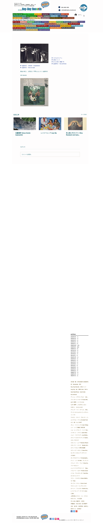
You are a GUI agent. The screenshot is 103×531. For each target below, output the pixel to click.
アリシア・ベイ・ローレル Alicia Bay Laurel (79, 409)
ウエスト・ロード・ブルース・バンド (79, 417)
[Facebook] (51, 519)
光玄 (72, 506)
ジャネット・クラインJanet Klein (79, 432)
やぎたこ (73, 407)
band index (82, 392)
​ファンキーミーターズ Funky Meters (79, 399)
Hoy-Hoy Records (75, 386)
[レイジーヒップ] (50, 123)
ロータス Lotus (83, 491)
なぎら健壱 (73, 404)
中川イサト (73, 498)
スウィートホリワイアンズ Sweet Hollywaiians (79, 437)
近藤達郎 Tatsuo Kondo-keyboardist (23, 134)
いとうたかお (80, 402)
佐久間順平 (84, 503)
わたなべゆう (79, 407)
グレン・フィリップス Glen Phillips (79, 425)
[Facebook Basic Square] (72, 511)
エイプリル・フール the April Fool (79, 420)
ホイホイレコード (75, 475)
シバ (72, 427)
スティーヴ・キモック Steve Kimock (79, 450)
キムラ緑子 (79, 422)
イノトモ (73, 414)
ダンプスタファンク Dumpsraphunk (79, 458)
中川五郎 (79, 498)
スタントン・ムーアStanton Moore (79, 442)
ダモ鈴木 (73, 455)
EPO (80, 384)
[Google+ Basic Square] (76, 511)
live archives (74, 394)
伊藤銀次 (73, 503)
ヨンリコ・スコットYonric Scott (79, 483)
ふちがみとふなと (81, 404)
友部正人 (86, 506)
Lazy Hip (73, 389)
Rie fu (86, 389)
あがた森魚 (73, 402)
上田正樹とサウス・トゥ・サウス (79, 496)
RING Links (81, 389)
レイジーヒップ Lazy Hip (49, 133)
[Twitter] (53, 519)
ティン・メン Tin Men (76, 460)
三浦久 (72, 493)
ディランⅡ (85, 460)
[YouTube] (56, 519)
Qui (76, 389)
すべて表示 (84, 114)
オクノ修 (73, 422)
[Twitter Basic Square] (74, 511)
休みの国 (78, 503)
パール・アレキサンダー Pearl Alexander (79, 473)
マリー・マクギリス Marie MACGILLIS (79, 478)
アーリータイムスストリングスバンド (79, 412)
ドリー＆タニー (75, 465)
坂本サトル (73, 508)
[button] (84, 15)
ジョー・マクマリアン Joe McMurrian (79, 435)
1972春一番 (73, 381)
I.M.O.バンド (83, 386)
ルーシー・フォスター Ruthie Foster (79, 488)
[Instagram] (58, 519)
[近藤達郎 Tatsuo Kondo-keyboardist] (25, 123)
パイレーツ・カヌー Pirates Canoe (79, 470)
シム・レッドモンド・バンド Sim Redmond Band (79, 430)
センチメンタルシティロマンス (79, 453)
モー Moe (73, 480)
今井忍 (82, 501)
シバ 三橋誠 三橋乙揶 (79, 427)
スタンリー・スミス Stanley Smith (79, 445)
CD (71, 384)
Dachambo (75, 384)
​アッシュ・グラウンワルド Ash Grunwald (79, 397)
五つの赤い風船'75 (75, 501)
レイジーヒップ (75, 491)
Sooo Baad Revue (75, 392)
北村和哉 (80, 506)
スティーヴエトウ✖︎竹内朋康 (78, 447)
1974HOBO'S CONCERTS (82, 381)
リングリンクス (82, 486)
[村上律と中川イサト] (75, 123)
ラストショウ (74, 486)
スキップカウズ (75, 440)
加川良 (75, 506)
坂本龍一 (79, 508)
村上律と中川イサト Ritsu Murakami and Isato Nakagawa (74, 134)
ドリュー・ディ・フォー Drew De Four (79, 463)
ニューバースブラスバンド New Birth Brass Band (79, 468)
